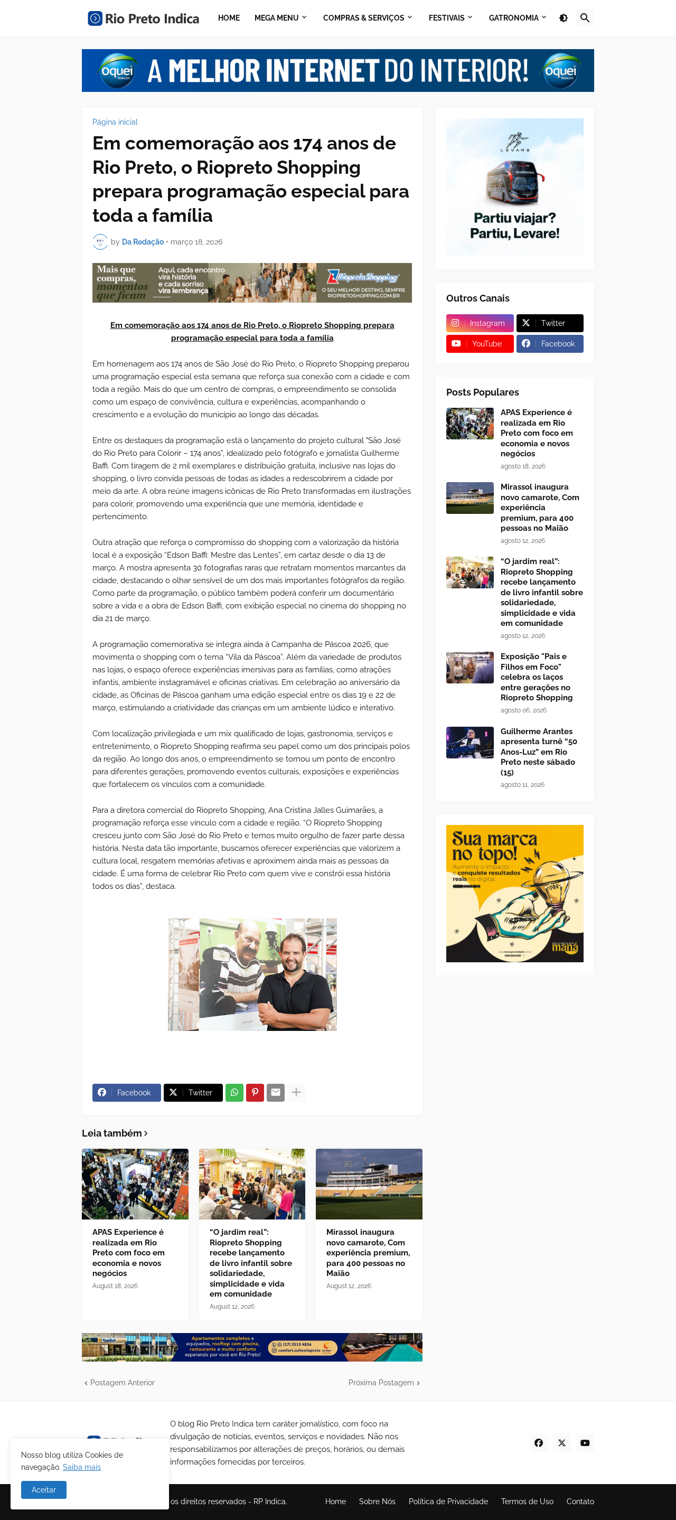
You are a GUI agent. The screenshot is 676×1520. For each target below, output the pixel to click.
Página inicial (115, 122)
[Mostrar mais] (296, 1093)
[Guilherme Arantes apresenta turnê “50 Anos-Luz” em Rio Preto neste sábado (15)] (470, 742)
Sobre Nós (377, 1501)
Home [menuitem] (229, 17)
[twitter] (562, 1443)
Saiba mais (82, 1467)
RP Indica (269, 1501)
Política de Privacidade (448, 1501)
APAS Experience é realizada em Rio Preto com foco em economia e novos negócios (128, 1252)
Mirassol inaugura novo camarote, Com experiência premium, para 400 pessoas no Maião (368, 1252)
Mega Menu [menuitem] (277, 17)
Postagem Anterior (122, 1382)
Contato (580, 1501)
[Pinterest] (255, 1093)
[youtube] (585, 1443)
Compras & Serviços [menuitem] (364, 17)
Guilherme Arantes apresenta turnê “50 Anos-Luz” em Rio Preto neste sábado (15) (539, 752)
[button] (563, 18)
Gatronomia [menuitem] (514, 17)
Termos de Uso (527, 1501)
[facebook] (539, 1443)
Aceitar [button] (44, 1490)
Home (335, 1501)
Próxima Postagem (381, 1382)
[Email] (276, 1093)
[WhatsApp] (234, 1093)
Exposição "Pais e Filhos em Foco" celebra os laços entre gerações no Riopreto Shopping (537, 677)
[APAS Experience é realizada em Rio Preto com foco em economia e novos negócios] (135, 1184)
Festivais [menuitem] (447, 17)
